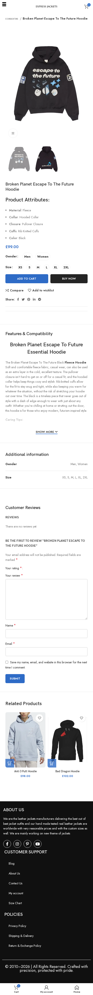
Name (10, 625)
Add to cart (26, 279)
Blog (11, 863)
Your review (14, 575)
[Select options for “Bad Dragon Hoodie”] (52, 763)
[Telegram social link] (39, 299)
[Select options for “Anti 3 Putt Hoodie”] (9, 763)
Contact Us (15, 883)
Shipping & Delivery (21, 936)
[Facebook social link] (18, 299)
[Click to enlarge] (13, 133)
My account (16, 893)
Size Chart (15, 903)
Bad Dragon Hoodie (67, 771)
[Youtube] (38, 844)
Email (10, 643)
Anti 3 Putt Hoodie (25, 771)
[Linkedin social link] (34, 299)
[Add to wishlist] (39, 718)
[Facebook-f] (7, 844)
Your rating (13, 568)
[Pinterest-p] (27, 844)
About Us (14, 873)
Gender (11, 256)
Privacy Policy (17, 926)
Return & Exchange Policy (25, 946)
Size (8, 267)
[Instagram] (17, 844)
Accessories (11, 18)
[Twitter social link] (23, 299)
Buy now (69, 279)
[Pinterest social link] (29, 299)
